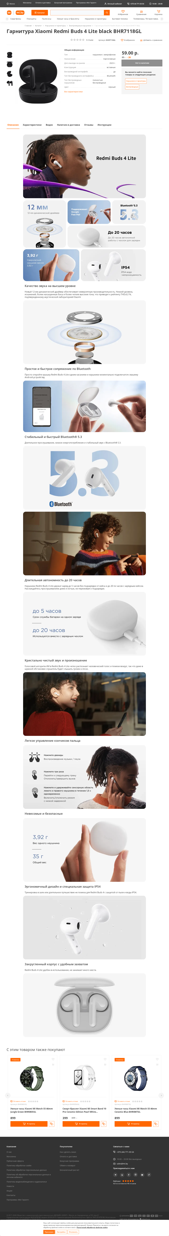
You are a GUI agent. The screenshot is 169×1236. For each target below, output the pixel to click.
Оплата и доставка (42, 2)
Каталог (38, 25)
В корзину (31, 1124)
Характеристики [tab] (32, 124)
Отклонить (73, 1232)
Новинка (15, 1059)
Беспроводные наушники (80, 25)
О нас (9, 1152)
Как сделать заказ (68, 1152)
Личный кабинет (114, 4)
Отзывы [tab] (88, 124)
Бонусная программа (63, 2)
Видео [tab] (49, 124)
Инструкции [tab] (104, 124)
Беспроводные (132, 87)
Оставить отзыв (19, 1101)
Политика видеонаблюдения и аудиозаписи (27, 1181)
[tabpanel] (84, 585)
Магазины (27, 2)
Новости (10, 1186)
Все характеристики (73, 91)
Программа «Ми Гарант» (86, 2)
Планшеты (31, 19)
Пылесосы (46, 19)
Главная (28, 25)
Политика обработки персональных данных (27, 1170)
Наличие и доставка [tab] (68, 124)
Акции (9, 1190)
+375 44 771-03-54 (137, 4)
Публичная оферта (15, 1161)
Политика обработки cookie (19, 1165)
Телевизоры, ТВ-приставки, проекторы (151, 19)
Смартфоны (15, 19)
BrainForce (146, 1219)
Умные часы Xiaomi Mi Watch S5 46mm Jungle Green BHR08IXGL (31, 1110)
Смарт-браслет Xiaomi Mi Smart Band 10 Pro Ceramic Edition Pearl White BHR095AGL (84, 1110)
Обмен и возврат (67, 1165)
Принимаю (49, 1232)
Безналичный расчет (69, 1170)
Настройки (61, 1232)
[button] (7, 19)
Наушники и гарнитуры (95, 19)
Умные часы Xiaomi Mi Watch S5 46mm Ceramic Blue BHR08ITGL (136, 1110)
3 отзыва (89, 40)
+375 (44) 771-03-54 (125, 1152)
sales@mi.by (122, 1163)
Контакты (11, 1195)
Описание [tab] (13, 124)
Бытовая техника (120, 19)
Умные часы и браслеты (68, 19)
